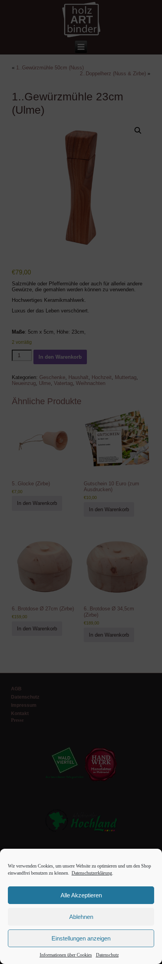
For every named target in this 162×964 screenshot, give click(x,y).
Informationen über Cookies (66, 955)
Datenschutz (107, 955)
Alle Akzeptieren (81, 895)
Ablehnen (81, 916)
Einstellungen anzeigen (81, 938)
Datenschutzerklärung (92, 873)
